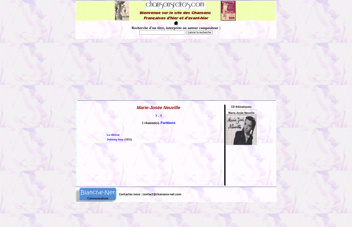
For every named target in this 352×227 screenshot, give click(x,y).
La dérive (113, 134)
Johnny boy (115, 139)
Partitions (168, 123)
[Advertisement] (176, 69)
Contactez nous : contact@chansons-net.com (150, 194)
